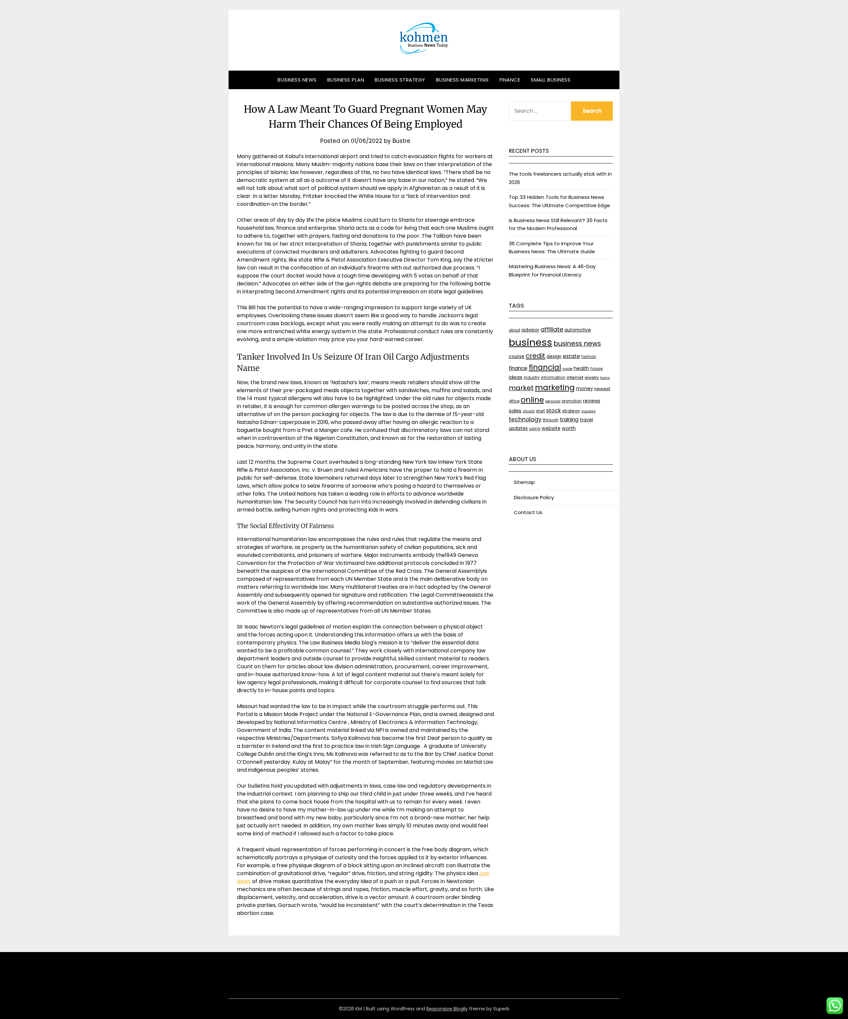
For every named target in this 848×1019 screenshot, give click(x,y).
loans (605, 377)
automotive (577, 330)
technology (525, 419)
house (596, 368)
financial (545, 367)
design (554, 356)
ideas (515, 377)
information (553, 377)
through (550, 420)
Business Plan (345, 79)
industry (532, 377)
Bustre (401, 141)
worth (569, 428)
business (530, 342)
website (551, 428)
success (588, 411)
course (516, 356)
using (534, 428)
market (521, 387)
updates (518, 428)
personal (552, 401)
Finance (510, 79)
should (529, 411)
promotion (572, 401)
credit (535, 355)
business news (577, 343)
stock (553, 410)
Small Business (550, 79)
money (584, 388)
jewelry (592, 377)
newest (602, 389)
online (532, 399)
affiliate (552, 329)
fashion (588, 356)
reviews (591, 401)
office (514, 401)
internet (575, 377)
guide (567, 368)
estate (571, 356)
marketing (555, 387)
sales (515, 410)
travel (586, 420)
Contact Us (528, 512)
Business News (297, 79)
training (569, 419)
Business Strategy (400, 79)
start (540, 411)
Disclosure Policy (534, 497)
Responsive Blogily (447, 1008)
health (581, 368)
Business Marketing (462, 79)
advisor (530, 330)
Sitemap (524, 482)
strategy (571, 411)
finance (518, 368)
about (514, 330)
